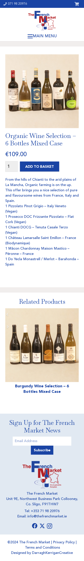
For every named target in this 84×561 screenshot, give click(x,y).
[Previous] (7, 314)
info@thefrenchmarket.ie (47, 516)
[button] (42, 36)
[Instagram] (49, 526)
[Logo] (42, 20)
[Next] (7, 327)
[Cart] (76, 4)
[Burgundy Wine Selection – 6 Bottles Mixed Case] (42, 345)
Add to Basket (39, 166)
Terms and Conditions (42, 547)
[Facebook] (35, 526)
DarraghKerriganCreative (52, 553)
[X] (42, 526)
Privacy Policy (64, 542)
